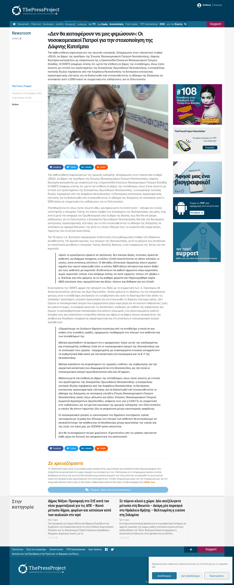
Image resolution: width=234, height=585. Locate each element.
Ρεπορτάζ (70, 24)
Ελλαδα (15, 38)
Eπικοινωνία (56, 549)
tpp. (92, 24)
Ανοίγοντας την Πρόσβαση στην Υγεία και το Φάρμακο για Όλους (45, 553)
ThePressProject (41, 9)
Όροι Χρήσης (95, 549)
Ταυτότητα (17, 549)
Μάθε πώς (149, 482)
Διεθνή (59, 24)
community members (46, 13)
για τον (174, 24)
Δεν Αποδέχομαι (190, 575)
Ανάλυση (82, 24)
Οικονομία (48, 24)
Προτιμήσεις (217, 575)
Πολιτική (36, 24)
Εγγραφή (217, 4)
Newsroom (23, 24)
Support (215, 24)
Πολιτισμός (131, 24)
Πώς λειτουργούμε (36, 549)
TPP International (149, 24)
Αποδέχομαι (164, 575)
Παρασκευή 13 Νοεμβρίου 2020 (27, 93)
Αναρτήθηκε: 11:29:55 (22, 97)
